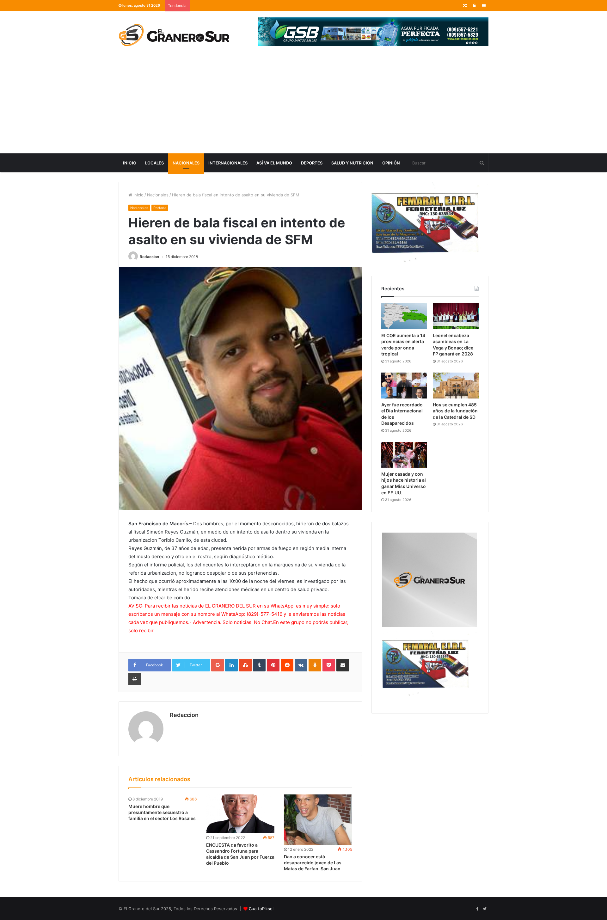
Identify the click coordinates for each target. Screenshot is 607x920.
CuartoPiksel (261, 908)
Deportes (311, 162)
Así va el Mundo (274, 162)
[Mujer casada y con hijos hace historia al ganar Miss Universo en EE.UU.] (404, 455)
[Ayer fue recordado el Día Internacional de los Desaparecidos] (404, 385)
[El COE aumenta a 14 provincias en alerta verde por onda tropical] (404, 316)
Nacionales (186, 162)
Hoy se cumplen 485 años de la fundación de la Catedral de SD (455, 411)
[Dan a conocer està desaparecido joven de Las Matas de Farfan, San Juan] (318, 819)
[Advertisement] (303, 106)
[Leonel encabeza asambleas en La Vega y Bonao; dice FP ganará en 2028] (456, 316)
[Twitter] (484, 909)
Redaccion (149, 256)
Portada (159, 208)
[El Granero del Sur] (174, 35)
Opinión (391, 162)
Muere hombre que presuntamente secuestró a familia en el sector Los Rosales (162, 812)
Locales (154, 162)
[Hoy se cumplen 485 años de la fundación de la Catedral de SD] (456, 385)
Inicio (129, 162)
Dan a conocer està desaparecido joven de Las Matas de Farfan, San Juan (312, 862)
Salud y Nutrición (352, 162)
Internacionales (228, 162)
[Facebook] (477, 909)
